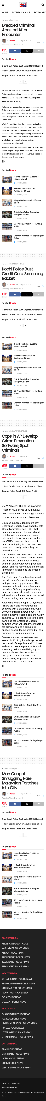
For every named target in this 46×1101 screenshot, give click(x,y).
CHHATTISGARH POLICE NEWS (17, 979)
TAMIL (4, 1084)
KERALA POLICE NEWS (16, 264)
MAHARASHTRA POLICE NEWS (17, 988)
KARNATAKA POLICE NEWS (15, 948)
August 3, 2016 (25, 40)
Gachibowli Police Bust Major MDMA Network (22, 66)
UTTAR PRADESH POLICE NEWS (17, 1036)
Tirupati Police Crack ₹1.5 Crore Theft (19, 75)
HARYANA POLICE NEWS (14, 1018)
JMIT (3, 1096)
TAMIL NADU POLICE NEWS (15, 961)
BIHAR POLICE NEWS (12, 1049)
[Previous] (21, 82)
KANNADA (16, 1084)
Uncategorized (14, 768)
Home (5, 12)
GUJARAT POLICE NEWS (14, 1001)
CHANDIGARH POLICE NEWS (16, 1014)
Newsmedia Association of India (20, 1092)
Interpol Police (21, 12)
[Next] (25, 82)
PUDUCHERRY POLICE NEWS (16, 957)
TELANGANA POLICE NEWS (15, 966)
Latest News (13, 20)
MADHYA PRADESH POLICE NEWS (18, 983)
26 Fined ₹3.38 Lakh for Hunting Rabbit (28, 225)
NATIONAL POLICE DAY (10, 1087)
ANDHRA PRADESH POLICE (18, 431)
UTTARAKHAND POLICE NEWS (17, 1032)
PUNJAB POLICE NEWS (13, 1027)
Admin (12, 40)
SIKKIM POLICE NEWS (12, 1063)
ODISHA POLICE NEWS (13, 1058)
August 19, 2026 (21, 183)
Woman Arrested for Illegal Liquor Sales (29, 237)
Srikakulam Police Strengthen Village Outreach (27, 213)
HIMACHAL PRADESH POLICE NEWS (19, 1023)
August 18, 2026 (21, 242)
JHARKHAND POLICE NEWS (15, 1053)
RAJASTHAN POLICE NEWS (15, 992)
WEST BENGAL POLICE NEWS (16, 1067)
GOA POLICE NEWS (11, 997)
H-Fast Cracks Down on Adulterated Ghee (22, 70)
